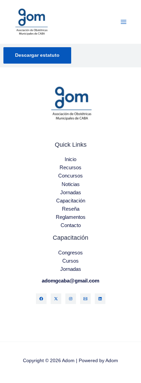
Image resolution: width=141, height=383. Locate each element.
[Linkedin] (100, 298)
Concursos (70, 176)
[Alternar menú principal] (123, 22)
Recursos (70, 167)
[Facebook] (41, 298)
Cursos (70, 261)
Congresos (70, 252)
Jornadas (70, 192)
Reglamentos (71, 217)
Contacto (71, 225)
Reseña (70, 209)
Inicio (70, 159)
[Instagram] (70, 298)
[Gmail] (85, 298)
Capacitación (70, 200)
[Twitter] (56, 298)
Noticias (71, 184)
